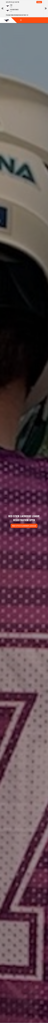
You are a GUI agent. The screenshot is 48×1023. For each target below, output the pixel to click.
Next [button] (45, 8)
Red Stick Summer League (24, 526)
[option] (24, 8)
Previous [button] (2, 8)
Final (39, 2)
